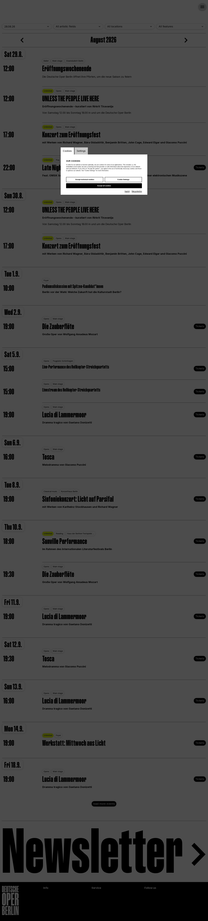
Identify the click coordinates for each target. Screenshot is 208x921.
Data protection (137, 191)
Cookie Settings (123, 179)
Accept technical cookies (84, 179)
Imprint (127, 191)
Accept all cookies (104, 186)
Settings (81, 151)
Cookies (67, 151)
